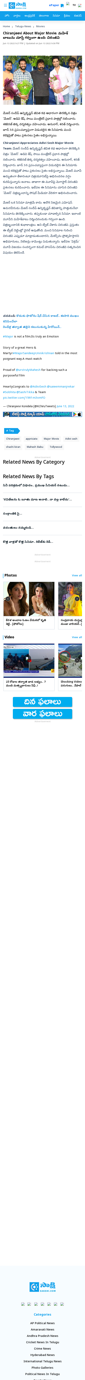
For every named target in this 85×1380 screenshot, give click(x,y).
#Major (8, 337)
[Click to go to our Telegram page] (55, 1304)
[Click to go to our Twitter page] (36, 1304)
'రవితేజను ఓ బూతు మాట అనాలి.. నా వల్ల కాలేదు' (42, 500)
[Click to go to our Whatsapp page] (29, 1304)
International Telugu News (43, 1362)
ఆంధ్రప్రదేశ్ (30, 16)
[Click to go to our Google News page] (62, 1304)
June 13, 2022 (65, 407)
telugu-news (23, 26)
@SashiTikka (25, 392)
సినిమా (56, 16)
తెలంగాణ (44, 16)
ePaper (55, 6)
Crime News (42, 1349)
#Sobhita (9, 392)
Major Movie (51, 439)
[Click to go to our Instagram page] (42, 1304)
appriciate (31, 439)
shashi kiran (13, 447)
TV (74, 5)
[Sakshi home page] (42, 1287)
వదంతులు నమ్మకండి (41, 528)
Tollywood (56, 447)
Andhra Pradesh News (42, 1336)
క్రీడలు (67, 16)
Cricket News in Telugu (42, 1343)
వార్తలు (16, 16)
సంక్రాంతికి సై (40, 514)
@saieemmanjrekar (61, 387)
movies (40, 26)
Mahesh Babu (35, 447)
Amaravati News (42, 1330)
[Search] (62, 5)
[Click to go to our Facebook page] (23, 1304)
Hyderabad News (42, 1355)
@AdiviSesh (38, 387)
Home (6, 26)
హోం (7, 16)
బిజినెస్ (78, 16)
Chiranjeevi (12, 439)
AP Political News (42, 1324)
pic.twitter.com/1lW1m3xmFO (24, 398)
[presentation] (8, 599)
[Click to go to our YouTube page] (49, 1304)
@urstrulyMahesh (28, 370)
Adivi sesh (71, 439)
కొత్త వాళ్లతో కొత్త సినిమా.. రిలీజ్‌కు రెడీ (42, 542)
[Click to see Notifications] (79, 5)
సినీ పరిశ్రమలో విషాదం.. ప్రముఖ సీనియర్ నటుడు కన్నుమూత (40, 486)
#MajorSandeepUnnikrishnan (33, 354)
